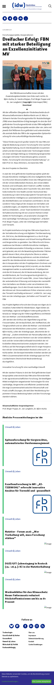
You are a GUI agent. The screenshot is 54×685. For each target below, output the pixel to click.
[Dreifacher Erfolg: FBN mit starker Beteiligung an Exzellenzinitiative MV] (10, 18)
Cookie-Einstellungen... (10, 681)
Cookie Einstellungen (35, 644)
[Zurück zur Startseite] (27, 6)
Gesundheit (7, 638)
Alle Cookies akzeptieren (41, 681)
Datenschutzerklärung (36, 638)
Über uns (32, 632)
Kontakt (31, 641)
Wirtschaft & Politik (10, 644)
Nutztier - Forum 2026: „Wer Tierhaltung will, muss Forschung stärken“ (25, 535)
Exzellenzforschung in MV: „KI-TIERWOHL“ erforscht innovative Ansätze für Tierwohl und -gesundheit (27, 487)
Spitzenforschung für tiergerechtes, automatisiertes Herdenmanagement (27, 441)
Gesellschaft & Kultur (11, 635)
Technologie (7, 632)
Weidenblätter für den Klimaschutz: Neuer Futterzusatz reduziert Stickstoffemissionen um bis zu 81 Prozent (26, 597)
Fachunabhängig (9, 647)
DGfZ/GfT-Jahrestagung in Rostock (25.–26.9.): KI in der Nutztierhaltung (27, 565)
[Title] (15, 18)
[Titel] (5, 18)
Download (27, 105)
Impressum (32, 635)
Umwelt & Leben (9, 641)
